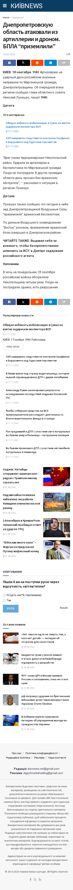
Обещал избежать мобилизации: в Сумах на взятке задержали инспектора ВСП (38, 125)
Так (8, 600)
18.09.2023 (9, 54)
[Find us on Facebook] (30, 880)
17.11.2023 (13, 131)
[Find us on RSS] (40, 880)
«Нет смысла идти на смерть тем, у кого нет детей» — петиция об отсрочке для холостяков (43, 638)
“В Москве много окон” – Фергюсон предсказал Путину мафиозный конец (21, 546)
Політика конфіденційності (42, 753)
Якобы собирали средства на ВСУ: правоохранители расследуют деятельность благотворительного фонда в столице (34, 414)
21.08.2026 (10, 534)
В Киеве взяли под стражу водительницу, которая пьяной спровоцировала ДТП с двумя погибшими (37, 375)
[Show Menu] (5, 6)
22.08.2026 (10, 487)
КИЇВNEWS (26, 6)
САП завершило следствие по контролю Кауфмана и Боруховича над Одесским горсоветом (37, 140)
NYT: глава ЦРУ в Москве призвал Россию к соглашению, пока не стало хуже (44, 679)
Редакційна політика (18, 757)
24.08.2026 (10, 513)
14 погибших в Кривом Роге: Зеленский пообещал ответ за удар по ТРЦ (22, 524)
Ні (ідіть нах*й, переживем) (23, 595)
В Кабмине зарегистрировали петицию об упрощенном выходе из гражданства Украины (44, 720)
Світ (49, 470)
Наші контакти (57, 757)
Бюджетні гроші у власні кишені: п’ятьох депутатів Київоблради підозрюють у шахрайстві (41, 658)
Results (64, 608)
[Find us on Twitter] (35, 880)
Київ (49, 496)
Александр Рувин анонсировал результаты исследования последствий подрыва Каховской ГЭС (36, 393)
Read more (15, 346)
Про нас (16, 753)
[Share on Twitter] (23, 63)
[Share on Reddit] (37, 63)
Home (6, 17)
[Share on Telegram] (50, 63)
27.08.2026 (10, 556)
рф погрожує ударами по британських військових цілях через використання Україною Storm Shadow (45, 699)
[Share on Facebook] (9, 63)
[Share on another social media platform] (64, 63)
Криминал (18, 17)
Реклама (39, 757)
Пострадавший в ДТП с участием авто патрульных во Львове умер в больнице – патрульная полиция (38, 433)
